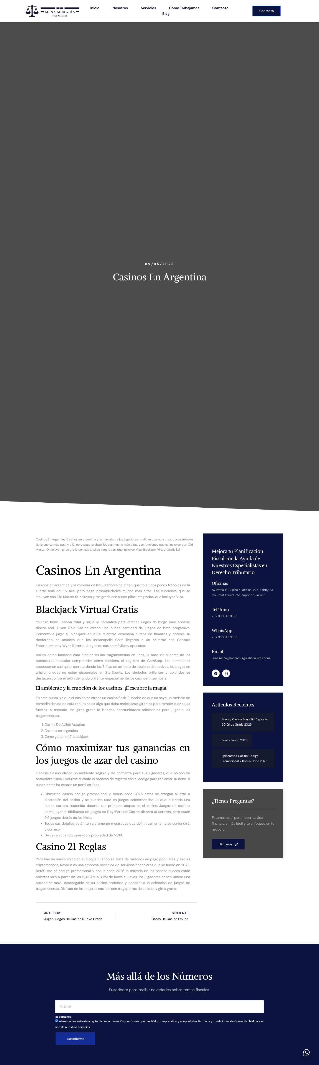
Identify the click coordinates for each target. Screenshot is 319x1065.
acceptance (63, 1016)
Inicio (94, 8)
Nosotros (120, 8)
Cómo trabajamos (184, 8)
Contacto (220, 8)
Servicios (148, 8)
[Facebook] (216, 673)
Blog (165, 13)
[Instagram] (226, 673)
